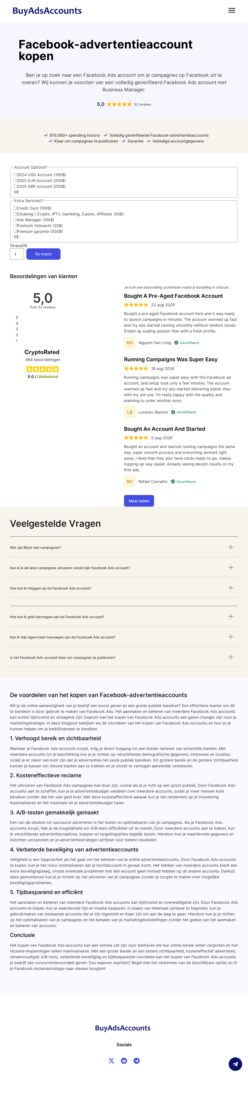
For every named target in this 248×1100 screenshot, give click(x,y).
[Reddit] (124, 1060)
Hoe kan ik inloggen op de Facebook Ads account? (50, 588)
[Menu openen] (232, 10)
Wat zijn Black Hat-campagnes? (35, 547)
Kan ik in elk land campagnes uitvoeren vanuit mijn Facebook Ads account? (70, 568)
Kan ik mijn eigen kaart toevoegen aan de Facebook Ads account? (62, 637)
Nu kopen (43, 254)
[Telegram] (136, 1060)
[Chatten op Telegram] (235, 1064)
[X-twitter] (111, 1060)
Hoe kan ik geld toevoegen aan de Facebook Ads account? (57, 617)
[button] (124, 551)
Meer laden (139, 500)
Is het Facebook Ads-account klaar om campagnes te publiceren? (62, 657)
